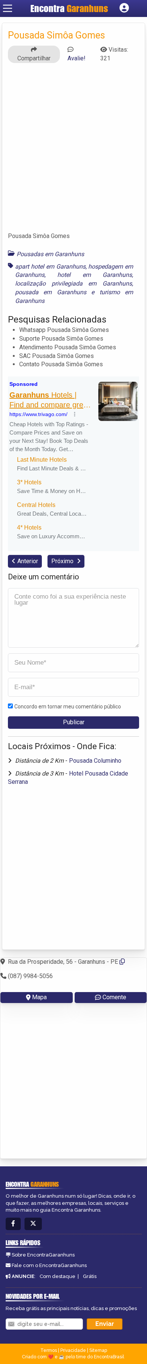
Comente (114, 997)
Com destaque (57, 1276)
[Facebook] (13, 1224)
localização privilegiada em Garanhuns (73, 283)
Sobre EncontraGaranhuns (43, 1255)
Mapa (39, 997)
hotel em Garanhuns (94, 274)
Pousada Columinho (95, 760)
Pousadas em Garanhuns (50, 254)
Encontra (69, 8)
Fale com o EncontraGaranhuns (49, 1265)
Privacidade (73, 1350)
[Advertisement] (73, 150)
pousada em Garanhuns (50, 292)
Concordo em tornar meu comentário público (67, 707)
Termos (48, 1350)
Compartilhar (34, 58)
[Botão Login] (124, 8)
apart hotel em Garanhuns (50, 266)
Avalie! (76, 58)
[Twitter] (33, 1224)
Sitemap (98, 1350)
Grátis (89, 1276)
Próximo (63, 561)
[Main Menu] (7, 8)
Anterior (27, 561)
